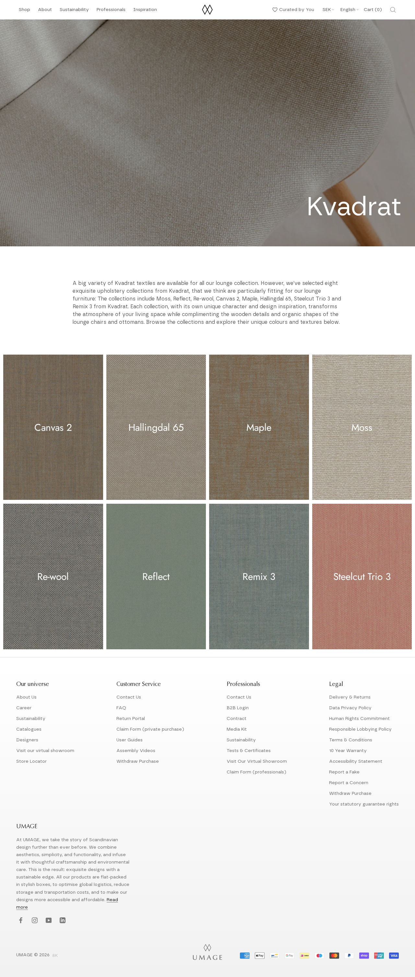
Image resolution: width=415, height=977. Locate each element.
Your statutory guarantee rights (364, 804)
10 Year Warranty (348, 750)
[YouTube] (48, 920)
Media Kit (237, 729)
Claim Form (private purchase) (150, 729)
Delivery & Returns (350, 697)
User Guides (129, 740)
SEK (327, 9)
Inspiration (145, 11)
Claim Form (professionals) (256, 772)
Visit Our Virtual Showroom (257, 761)
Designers (27, 740)
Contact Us (128, 697)
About (45, 11)
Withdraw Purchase (137, 761)
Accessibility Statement (355, 761)
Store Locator (31, 761)
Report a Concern (348, 783)
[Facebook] (20, 920)
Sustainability (74, 11)
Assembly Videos (135, 750)
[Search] (393, 10)
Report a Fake (344, 772)
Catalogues (29, 729)
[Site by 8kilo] (55, 956)
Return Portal (130, 718)
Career (23, 708)
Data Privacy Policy (350, 708)
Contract (236, 718)
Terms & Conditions (350, 740)
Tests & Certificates (249, 750)
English (347, 9)
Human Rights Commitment (359, 718)
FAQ (121, 708)
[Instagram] (34, 920)
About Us (26, 697)
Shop (24, 11)
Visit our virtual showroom (45, 750)
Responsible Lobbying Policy (360, 729)
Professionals (111, 11)
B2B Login (238, 708)
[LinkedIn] (61, 920)
